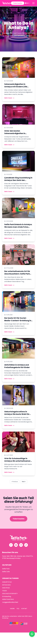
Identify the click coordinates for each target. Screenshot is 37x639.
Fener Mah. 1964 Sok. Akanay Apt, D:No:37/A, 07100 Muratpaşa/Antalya (17, 557)
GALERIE (12, 608)
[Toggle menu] (33, 3)
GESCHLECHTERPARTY (10, 594)
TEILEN (4, 591)
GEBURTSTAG (7, 582)
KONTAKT (24, 608)
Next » (24, 481)
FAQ (18, 608)
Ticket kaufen (17, 3)
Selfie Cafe (6, 572)
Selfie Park (6, 569)
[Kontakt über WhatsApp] (32, 634)
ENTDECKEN (6, 585)
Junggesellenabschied (10, 602)
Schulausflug (6, 596)
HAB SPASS (6, 588)
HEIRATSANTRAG (8, 599)
